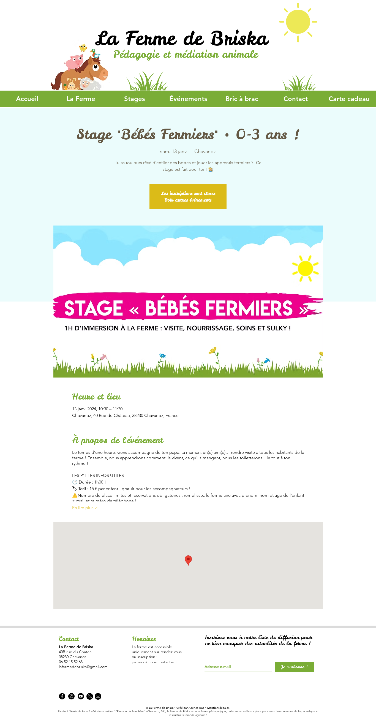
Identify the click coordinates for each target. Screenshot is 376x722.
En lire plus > (85, 507)
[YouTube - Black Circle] (81, 696)
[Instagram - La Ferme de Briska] (71, 696)
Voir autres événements (188, 200)
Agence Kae (196, 708)
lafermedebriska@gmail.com (83, 666)
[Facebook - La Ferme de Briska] (62, 696)
